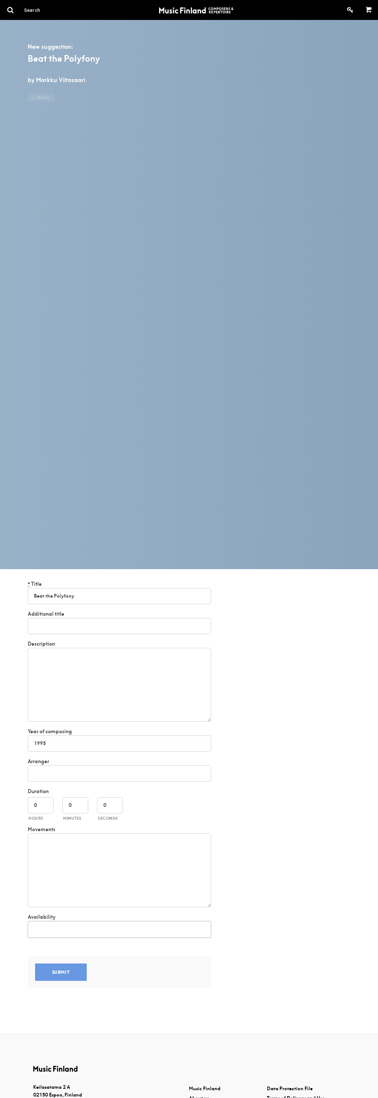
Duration (38, 791)
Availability (41, 917)
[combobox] (119, 929)
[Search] (45, 10)
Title (35, 584)
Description (41, 643)
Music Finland (204, 1088)
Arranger (38, 761)
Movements (41, 829)
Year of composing (50, 731)
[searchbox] (34, 928)
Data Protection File (290, 1088)
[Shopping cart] (369, 10)
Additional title (46, 614)
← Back (40, 97)
